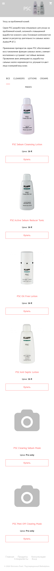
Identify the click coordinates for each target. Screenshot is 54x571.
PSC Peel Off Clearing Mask (27, 523)
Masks (28, 87)
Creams (44, 78)
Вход (34, 559)
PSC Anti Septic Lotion (27, 372)
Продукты (23, 557)
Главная (10, 557)
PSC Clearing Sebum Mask (27, 448)
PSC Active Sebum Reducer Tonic (27, 220)
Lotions (32, 78)
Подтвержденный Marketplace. (37, 566)
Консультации (38, 557)
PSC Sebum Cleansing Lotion (27, 144)
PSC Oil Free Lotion (27, 296)
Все (8, 78)
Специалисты (21, 559)
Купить (27, 159)
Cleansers (19, 78)
